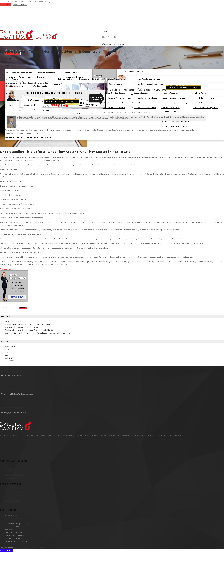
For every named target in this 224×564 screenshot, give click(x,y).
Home (8, 58)
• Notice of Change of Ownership (174, 103)
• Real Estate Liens (41, 110)
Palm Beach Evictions (13, 495)
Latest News (10, 469)
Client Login (5, 4)
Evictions (10, 65)
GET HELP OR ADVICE (10, 389)
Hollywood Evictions (13, 492)
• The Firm (10, 105)
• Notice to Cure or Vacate (117, 103)
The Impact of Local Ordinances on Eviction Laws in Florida (29, 330)
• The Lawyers (12, 110)
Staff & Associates (31, 100)
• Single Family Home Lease (145, 98)
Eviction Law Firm (21, 548)
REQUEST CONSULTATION (12, 371)
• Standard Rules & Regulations (205, 108)
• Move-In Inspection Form (203, 98)
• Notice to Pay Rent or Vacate (118, 98)
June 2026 (9, 352)
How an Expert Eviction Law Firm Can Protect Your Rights (28, 324)
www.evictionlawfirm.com (15, 521)
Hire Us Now (10, 472)
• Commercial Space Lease (145, 108)
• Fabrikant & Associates (32, 110)
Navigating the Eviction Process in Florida (21, 327)
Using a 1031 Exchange (14, 321)
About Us (10, 93)
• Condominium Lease (143, 103)
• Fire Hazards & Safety (170, 108)
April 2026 (9, 358)
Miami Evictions (11, 489)
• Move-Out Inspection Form (204, 103)
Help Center (11, 86)
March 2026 (9, 361)
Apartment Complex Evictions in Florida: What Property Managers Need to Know (37, 333)
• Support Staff (29, 105)
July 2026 (8, 349)
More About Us (12, 100)
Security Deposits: (168, 112)
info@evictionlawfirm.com (15, 518)
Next (9, 269)
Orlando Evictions (12, 504)
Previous (3, 269)
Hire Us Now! (12, 53)
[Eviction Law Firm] (28, 40)
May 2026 (9, 355)
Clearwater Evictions (13, 501)
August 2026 (10, 346)
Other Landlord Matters (17, 72)
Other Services (12, 79)
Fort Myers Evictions (13, 498)
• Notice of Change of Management (175, 98)
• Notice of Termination (115, 108)
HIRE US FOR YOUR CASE (12, 408)
